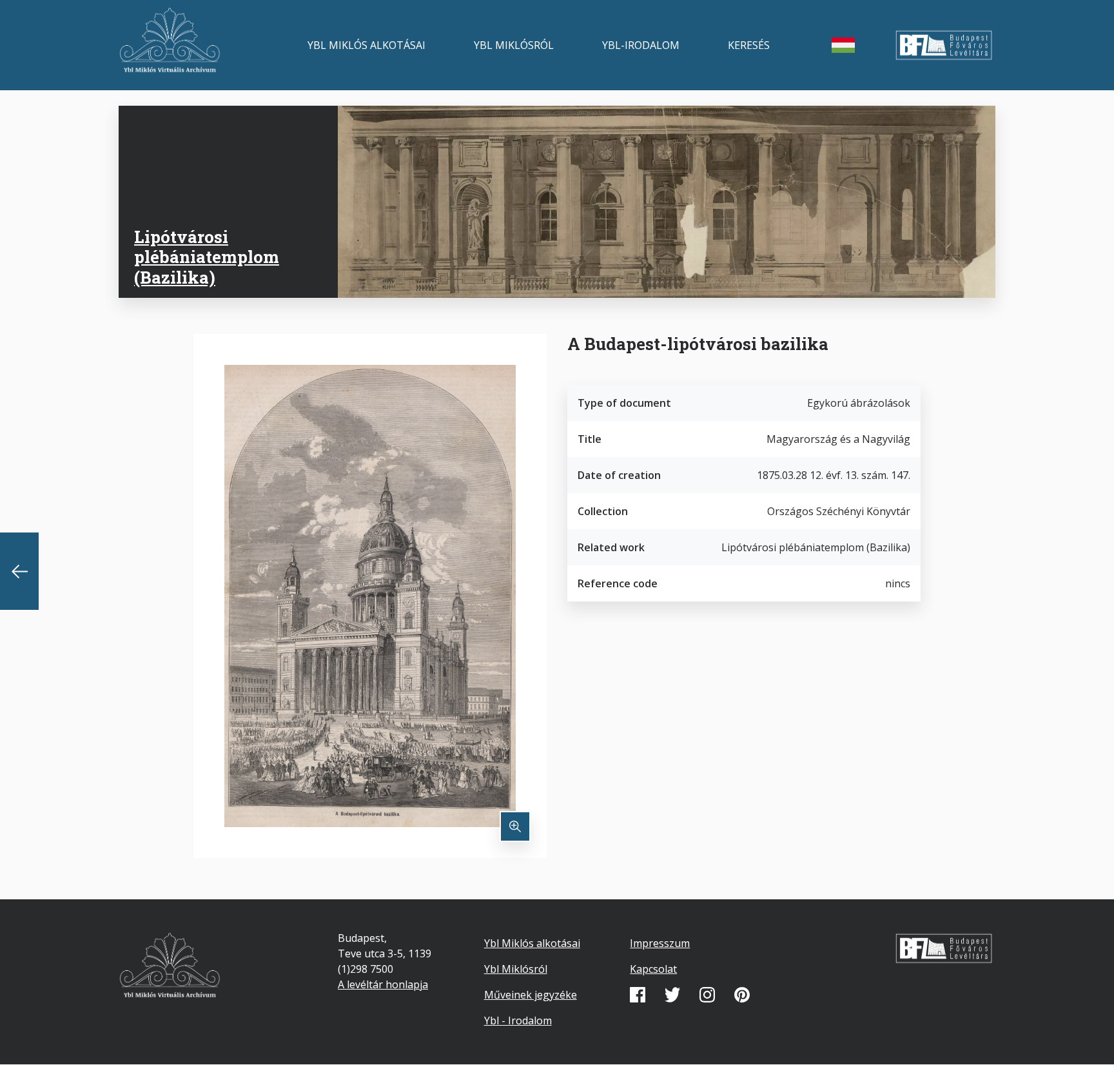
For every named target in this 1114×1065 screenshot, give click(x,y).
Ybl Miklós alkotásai (366, 45)
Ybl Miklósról (514, 45)
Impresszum (660, 943)
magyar (843, 45)
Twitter (672, 995)
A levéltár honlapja (383, 984)
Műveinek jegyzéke (530, 995)
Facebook (637, 995)
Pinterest (742, 995)
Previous (19, 571)
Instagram (707, 995)
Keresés (749, 45)
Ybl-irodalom (640, 45)
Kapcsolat (653, 969)
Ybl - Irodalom (518, 1020)
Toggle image (515, 826)
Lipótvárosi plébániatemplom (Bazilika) (206, 257)
